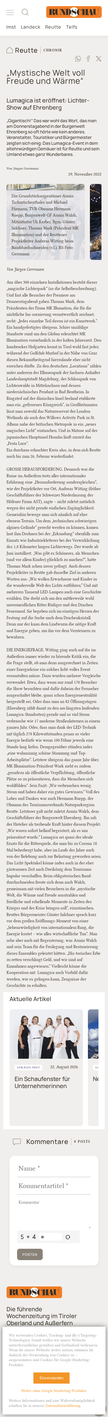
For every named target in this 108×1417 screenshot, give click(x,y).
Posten (29, 1254)
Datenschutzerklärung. (63, 1406)
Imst (11, 27)
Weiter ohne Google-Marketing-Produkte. (54, 1391)
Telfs (71, 27)
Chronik (52, 50)
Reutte (53, 27)
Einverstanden (51, 1378)
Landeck (30, 27)
